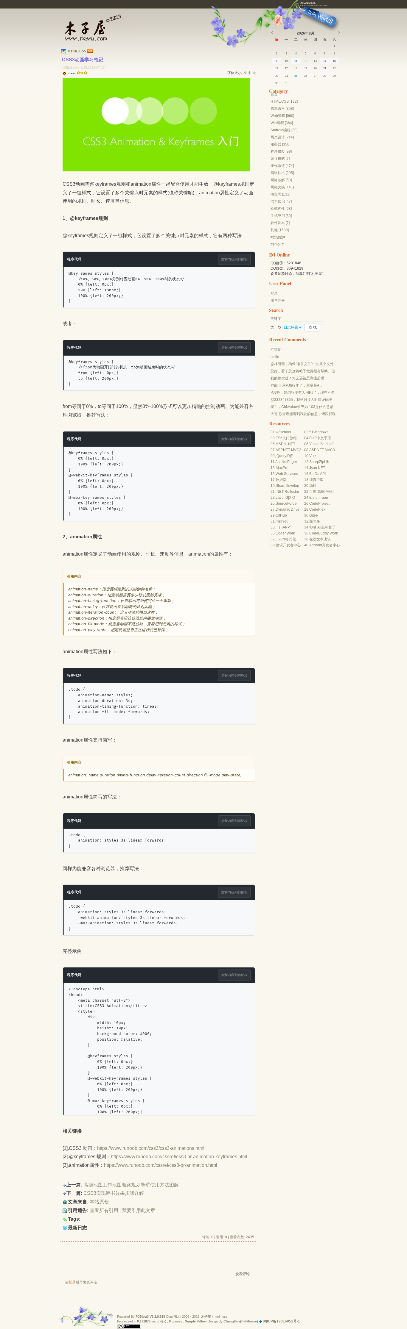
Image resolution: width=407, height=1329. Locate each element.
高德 (320, 492)
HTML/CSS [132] (284, 101)
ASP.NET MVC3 (322, 450)
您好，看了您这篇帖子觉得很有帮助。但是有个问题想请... (303, 371)
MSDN (281, 444)
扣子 (332, 527)
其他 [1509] (280, 230)
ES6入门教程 (286, 438)
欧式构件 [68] (281, 209)
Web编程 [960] (282, 116)
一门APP (283, 527)
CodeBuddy (319, 533)
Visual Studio (320, 444)
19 (305, 68)
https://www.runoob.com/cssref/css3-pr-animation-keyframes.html (179, 1156)
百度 (312, 492)
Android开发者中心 (324, 545)
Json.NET (317, 468)
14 (324, 61)
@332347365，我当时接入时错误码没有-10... (301, 400)
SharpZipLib (319, 462)
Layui (280, 497)
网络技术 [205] (282, 173)
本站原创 (99, 1201)
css (225, 1316)
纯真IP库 (316, 480)
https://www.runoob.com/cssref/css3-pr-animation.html (160, 1165)
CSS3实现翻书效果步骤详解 (113, 1193)
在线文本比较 (320, 539)
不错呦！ (278, 350)
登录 (72, 1282)
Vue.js (314, 456)
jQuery (281, 456)
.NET (291, 444)
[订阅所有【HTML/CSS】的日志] (90, 51)
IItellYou (282, 521)
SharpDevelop (287, 486)
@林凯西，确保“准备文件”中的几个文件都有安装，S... (302, 364)
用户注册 (278, 300)
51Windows (318, 432)
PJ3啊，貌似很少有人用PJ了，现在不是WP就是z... (303, 392)
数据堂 (281, 480)
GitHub (281, 515)
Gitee (313, 515)
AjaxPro (282, 468)
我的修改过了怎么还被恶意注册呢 (297, 378)
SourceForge (286, 503)
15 (334, 61)
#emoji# (277, 244)
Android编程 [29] (284, 130)
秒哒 (312, 527)
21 (324, 68)
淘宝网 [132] (280, 194)
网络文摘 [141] (282, 187)
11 (295, 61)
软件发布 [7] (280, 223)
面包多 (314, 521)
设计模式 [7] (280, 159)
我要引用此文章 (138, 1210)
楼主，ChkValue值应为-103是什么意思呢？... (302, 407)
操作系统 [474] (282, 166)
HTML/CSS (77, 51)
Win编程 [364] (282, 123)
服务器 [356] (280, 144)
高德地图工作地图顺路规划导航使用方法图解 (131, 1184)
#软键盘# (278, 237)
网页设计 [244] (282, 137)
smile (275, 357)
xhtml (216, 1316)
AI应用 (322, 527)
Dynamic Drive (287, 509)
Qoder (281, 533)
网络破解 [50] (281, 180)
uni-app (322, 497)
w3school (283, 432)
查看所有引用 (104, 1210)
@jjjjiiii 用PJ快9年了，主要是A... (296, 385)
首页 (274, 94)
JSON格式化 (286, 539)
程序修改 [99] (281, 151)
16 (276, 68)
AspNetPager (286, 462)
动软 (312, 486)
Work (291, 533)
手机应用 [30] (281, 216)
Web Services (287, 474)
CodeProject (319, 503)
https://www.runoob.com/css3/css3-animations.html (150, 1148)
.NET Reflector (287, 492)
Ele (312, 497)
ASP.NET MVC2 (288, 450)
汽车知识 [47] (281, 201)
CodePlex (317, 509)
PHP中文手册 (320, 438)
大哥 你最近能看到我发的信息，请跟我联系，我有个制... (303, 414)
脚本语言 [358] (282, 109)
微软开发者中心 (288, 545)
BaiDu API (317, 474)
